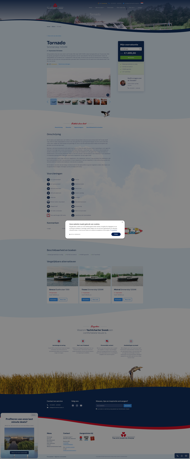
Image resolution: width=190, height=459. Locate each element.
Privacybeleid (113, 230)
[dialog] (95, 229)
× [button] (122, 222)
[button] (74, 234)
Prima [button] (116, 234)
